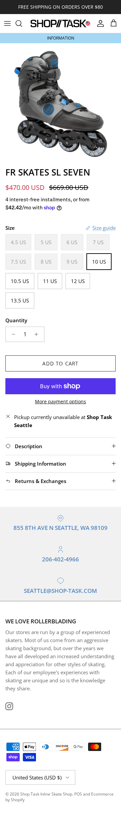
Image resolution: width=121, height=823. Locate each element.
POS (78, 794)
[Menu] (7, 23)
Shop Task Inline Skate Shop (46, 794)
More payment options (60, 402)
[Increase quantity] (38, 334)
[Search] (22, 23)
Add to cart (60, 363)
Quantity (16, 320)
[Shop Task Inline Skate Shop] (60, 23)
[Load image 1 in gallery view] (60, 103)
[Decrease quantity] (11, 334)
